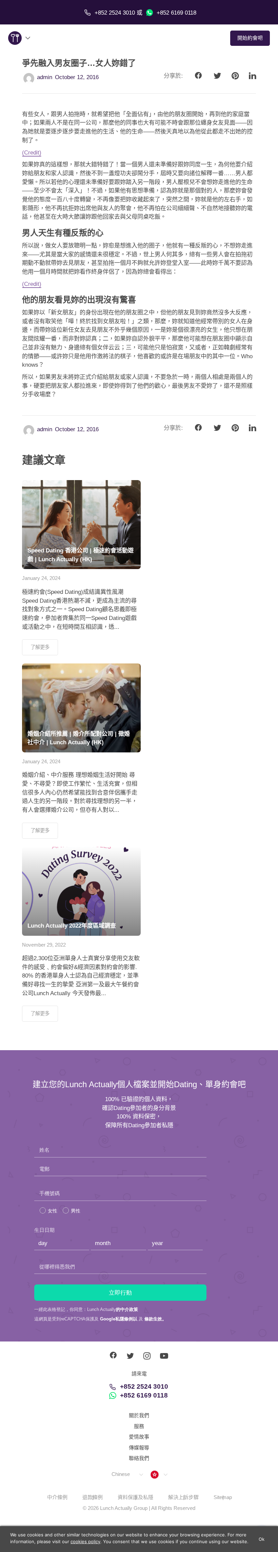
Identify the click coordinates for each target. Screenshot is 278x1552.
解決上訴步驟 (183, 1497)
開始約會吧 (250, 38)
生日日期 (44, 1230)
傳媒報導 (139, 1447)
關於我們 (139, 1415)
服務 (139, 1426)
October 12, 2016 (77, 77)
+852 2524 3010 (144, 1386)
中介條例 (57, 1497)
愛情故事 (139, 1437)
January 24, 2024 (41, 578)
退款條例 (92, 1497)
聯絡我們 (139, 1458)
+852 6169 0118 (175, 13)
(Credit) (31, 152)
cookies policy (85, 1541)
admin (44, 77)
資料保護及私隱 (135, 1497)
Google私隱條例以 (118, 1318)
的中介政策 (127, 1309)
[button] (126, 1474)
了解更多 (40, 647)
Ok (262, 1539)
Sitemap (223, 1497)
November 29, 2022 (44, 945)
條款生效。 (155, 1318)
